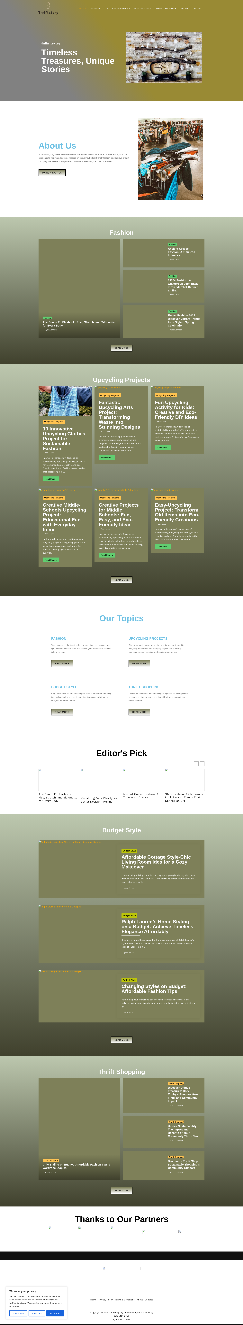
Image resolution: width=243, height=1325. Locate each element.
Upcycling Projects (117, 8)
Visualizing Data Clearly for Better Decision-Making (99, 800)
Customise (18, 1313)
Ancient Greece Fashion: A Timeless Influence (181, 252)
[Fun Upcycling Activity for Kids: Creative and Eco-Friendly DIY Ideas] (166, 387)
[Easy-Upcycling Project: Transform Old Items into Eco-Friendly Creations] (164, 490)
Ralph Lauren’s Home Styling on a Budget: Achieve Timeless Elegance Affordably (157, 926)
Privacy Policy (106, 1299)
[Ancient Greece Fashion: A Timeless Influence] (143, 253)
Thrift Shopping (166, 8)
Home (82, 8)
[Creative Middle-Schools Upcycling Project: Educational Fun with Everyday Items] (57, 490)
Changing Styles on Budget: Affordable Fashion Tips (154, 988)
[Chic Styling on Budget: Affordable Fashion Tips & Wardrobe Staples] (79, 1129)
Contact (198, 8)
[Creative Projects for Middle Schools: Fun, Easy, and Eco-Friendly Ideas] (116, 490)
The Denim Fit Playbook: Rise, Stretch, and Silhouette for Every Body (58, 797)
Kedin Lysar (174, 260)
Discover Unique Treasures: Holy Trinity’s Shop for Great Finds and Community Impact (183, 1094)
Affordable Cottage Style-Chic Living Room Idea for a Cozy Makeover (156, 861)
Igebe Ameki (129, 888)
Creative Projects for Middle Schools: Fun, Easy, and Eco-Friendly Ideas (119, 514)
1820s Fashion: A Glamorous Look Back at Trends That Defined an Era (184, 797)
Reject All (37, 1313)
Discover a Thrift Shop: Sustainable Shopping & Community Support (184, 1164)
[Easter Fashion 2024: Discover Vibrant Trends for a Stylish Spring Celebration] (143, 321)
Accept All (55, 1313)
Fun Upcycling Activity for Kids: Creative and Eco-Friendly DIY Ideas (176, 410)
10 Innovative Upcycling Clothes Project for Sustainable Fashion (64, 438)
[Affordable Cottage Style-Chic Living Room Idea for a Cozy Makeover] (70, 842)
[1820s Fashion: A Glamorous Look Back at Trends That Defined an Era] (143, 286)
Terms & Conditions (125, 1299)
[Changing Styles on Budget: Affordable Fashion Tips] (60, 971)
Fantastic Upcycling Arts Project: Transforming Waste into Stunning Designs (119, 415)
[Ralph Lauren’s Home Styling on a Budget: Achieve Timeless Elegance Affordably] (60, 906)
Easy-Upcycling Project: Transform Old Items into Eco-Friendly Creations (177, 512)
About (184, 8)
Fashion (95, 8)
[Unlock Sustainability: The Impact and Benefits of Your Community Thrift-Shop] (143, 1132)
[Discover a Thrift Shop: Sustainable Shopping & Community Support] (143, 1165)
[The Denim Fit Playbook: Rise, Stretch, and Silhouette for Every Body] (79, 288)
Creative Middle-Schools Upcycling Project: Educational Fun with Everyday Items (64, 517)
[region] (37, 1303)
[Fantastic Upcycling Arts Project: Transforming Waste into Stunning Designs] (107, 387)
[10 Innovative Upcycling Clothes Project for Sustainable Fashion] (65, 400)
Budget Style (142, 8)
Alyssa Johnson (51, 330)
